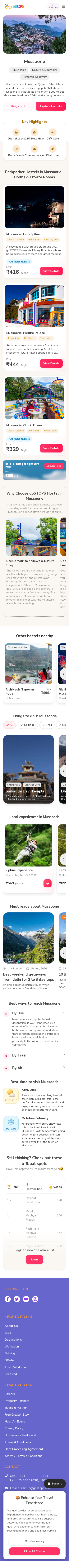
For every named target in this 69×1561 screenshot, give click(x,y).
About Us (11, 1326)
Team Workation (16, 1367)
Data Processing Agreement (24, 1449)
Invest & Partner (16, 1408)
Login (34, 1259)
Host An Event (15, 1421)
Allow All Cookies (34, 1551)
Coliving (10, 1353)
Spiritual (29, 725)
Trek (49, 725)
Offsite (9, 1360)
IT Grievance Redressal (20, 1435)
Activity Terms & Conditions (23, 1456)
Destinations (13, 1340)
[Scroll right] (63, 674)
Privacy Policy (14, 1428)
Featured (11, 1374)
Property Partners (17, 1401)
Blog (8, 1333)
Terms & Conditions (18, 1442)
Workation (12, 1346)
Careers (10, 1394)
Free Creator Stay (17, 1415)
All (11, 725)
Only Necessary (34, 1541)
